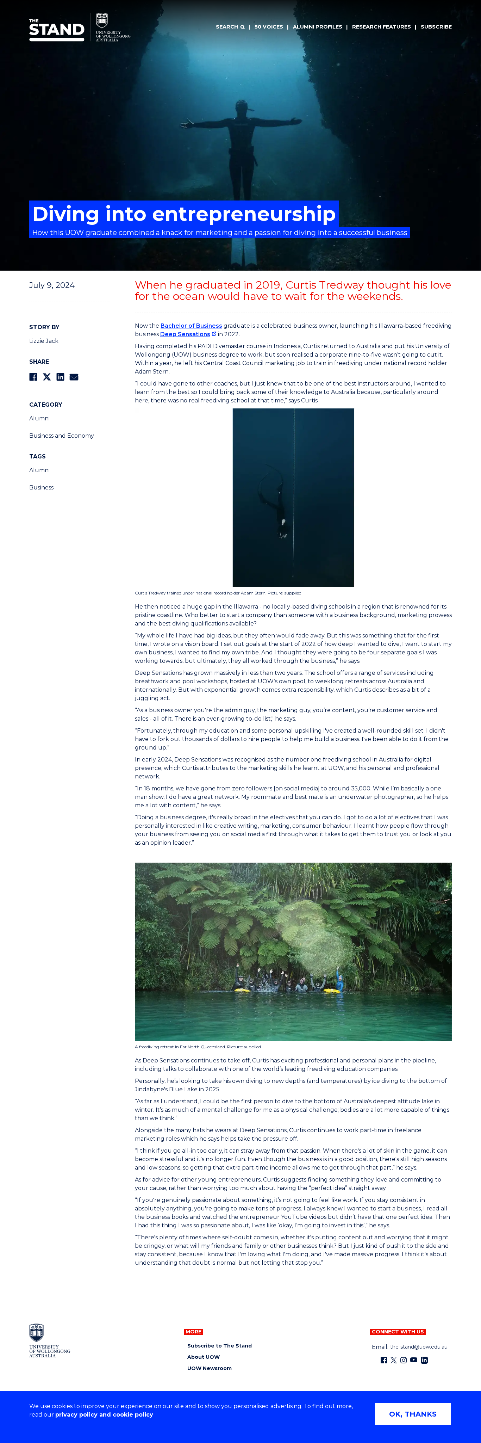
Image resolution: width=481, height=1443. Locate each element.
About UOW (203, 1357)
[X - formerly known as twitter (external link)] (394, 1360)
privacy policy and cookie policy (104, 1414)
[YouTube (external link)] (413, 1360)
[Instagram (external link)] (403, 1360)
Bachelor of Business (191, 325)
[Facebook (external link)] (384, 1360)
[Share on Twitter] (46, 376)
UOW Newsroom (209, 1368)
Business (41, 487)
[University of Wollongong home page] (49, 1340)
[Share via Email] (74, 376)
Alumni (39, 418)
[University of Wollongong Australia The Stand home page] (80, 27)
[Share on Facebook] (33, 376)
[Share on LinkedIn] (60, 376)
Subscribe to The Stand (219, 1346)
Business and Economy (61, 435)
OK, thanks (413, 1414)
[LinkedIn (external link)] (424, 1360)
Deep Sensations (185, 334)
